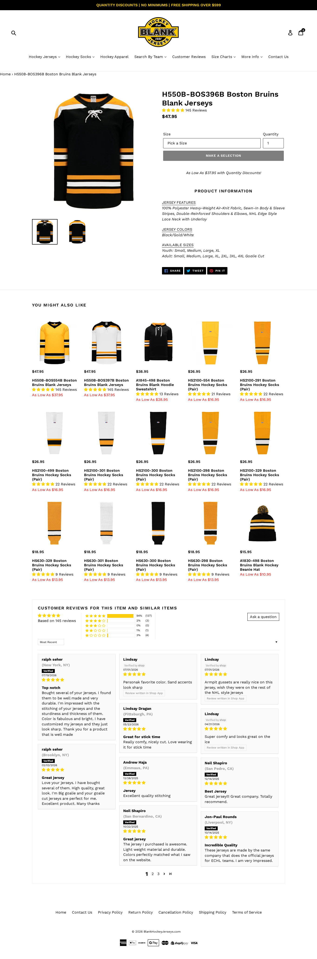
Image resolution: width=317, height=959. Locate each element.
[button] (173, 110)
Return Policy (140, 912)
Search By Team (149, 56)
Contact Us (278, 56)
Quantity (270, 134)
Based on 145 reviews (57, 620)
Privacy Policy (110, 912)
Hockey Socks (79, 56)
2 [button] (153, 874)
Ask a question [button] (263, 617)
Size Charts (222, 56)
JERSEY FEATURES (179, 202)
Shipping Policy (212, 912)
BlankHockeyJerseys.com (162, 931)
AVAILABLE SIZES (178, 245)
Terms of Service (247, 912)
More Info (250, 56)
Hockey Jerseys (43, 56)
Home (5, 74)
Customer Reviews (189, 56)
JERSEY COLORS (177, 229)
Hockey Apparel (114, 56)
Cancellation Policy (175, 912)
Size (167, 134)
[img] (77, 679)
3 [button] (158, 874)
